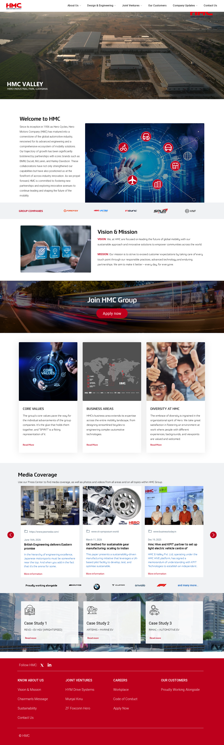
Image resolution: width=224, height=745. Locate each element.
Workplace (121, 690)
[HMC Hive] (174, 505)
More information (33, 574)
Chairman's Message (33, 699)
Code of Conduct (125, 699)
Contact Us (210, 5)
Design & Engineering (100, 5)
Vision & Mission (29, 690)
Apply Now (121, 708)
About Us (73, 5)
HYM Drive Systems (79, 690)
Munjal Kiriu (74, 699)
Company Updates (184, 5)
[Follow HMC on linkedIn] (49, 665)
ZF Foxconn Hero (77, 708)
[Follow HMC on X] (42, 665)
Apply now (112, 313)
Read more (30, 637)
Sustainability (27, 708)
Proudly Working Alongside (180, 690)
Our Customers (157, 5)
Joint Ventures (131, 5)
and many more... (188, 585)
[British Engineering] (50, 505)
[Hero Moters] (112, 505)
